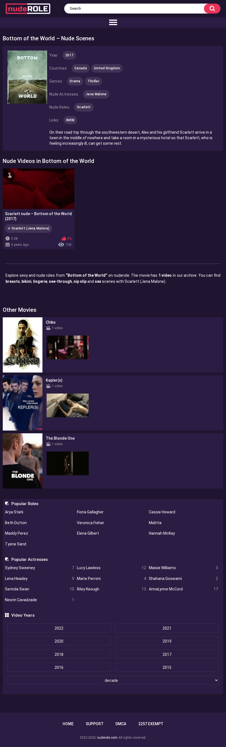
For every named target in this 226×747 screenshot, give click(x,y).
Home (68, 724)
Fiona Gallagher (90, 512)
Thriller (93, 81)
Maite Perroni (111, 578)
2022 (59, 628)
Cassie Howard (162, 512)
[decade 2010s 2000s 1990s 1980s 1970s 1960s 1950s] (113, 680)
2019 (167, 641)
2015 (167, 667)
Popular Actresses (29, 559)
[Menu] (113, 22)
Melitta (155, 523)
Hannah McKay (162, 533)
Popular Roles (24, 503)
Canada (80, 68)
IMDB (70, 120)
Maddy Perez (16, 533)
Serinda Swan (39, 589)
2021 (167, 628)
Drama (75, 81)
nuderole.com (107, 738)
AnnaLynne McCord (183, 589)
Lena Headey (39, 578)
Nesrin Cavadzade (39, 600)
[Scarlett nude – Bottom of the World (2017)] (38, 188)
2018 (59, 654)
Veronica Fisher (90, 523)
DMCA (120, 724)
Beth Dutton (16, 523)
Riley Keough (111, 589)
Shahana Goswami (183, 578)
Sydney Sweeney (39, 568)
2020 (59, 641)
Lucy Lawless (111, 568)
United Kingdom (107, 68)
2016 (59, 667)
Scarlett (84, 107)
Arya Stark (14, 512)
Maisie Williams (183, 568)
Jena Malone (96, 94)
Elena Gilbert (88, 533)
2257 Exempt (150, 724)
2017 (167, 654)
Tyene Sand (15, 544)
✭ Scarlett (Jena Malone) (28, 228)
